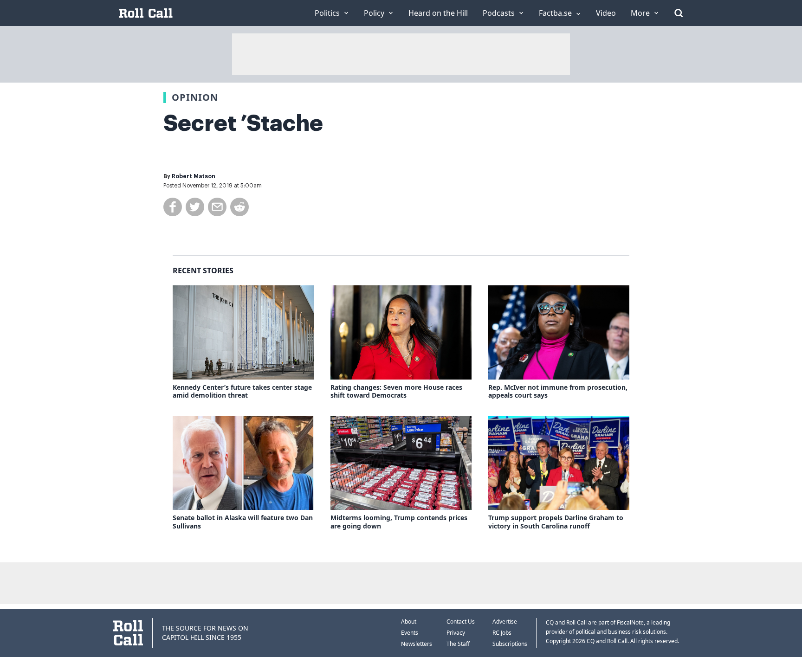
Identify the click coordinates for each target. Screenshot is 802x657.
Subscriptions (509, 644)
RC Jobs (501, 633)
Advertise (504, 621)
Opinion (195, 97)
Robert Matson (193, 176)
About (408, 621)
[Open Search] (678, 13)
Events (409, 633)
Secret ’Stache (243, 123)
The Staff (458, 644)
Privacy (455, 633)
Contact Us (460, 621)
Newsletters (416, 644)
